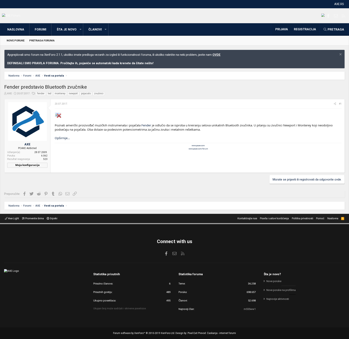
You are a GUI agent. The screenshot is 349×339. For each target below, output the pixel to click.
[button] (80, 29)
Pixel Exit (193, 333)
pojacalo (86, 93)
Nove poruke (15, 40)
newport (73, 93)
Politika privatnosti (302, 218)
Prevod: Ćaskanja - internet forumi (217, 333)
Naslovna (15, 29)
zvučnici (98, 93)
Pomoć (320, 218)
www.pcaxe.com (198, 146)
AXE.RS (339, 4)
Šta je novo (67, 29)
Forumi (40, 29)
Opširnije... (62, 138)
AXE (9, 93)
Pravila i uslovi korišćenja (274, 218)
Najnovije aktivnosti (277, 298)
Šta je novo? (272, 274)
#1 (340, 103)
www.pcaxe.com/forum (198, 149)
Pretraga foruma (42, 40)
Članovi (95, 29)
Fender (146, 125)
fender (40, 93)
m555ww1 (250, 309)
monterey (60, 93)
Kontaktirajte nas (247, 218)
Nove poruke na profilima (281, 290)
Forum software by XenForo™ (144, 333)
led (49, 93)
